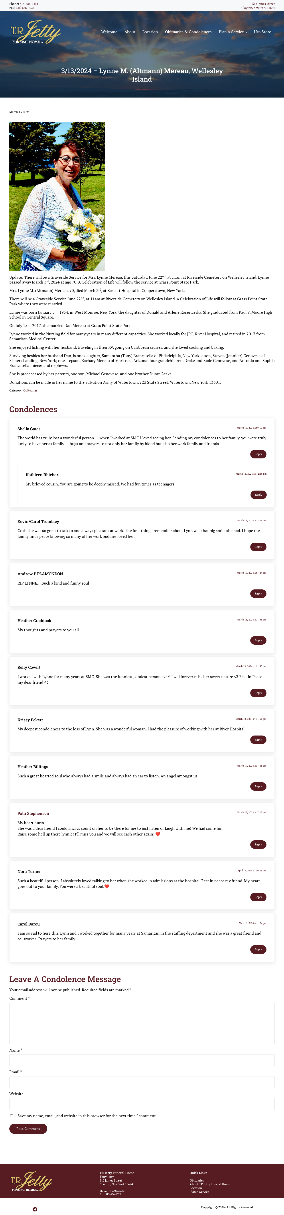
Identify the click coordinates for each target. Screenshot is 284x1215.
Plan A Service (199, 1192)
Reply (258, 454)
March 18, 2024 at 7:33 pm (251, 619)
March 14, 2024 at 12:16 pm (251, 473)
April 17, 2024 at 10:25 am (251, 870)
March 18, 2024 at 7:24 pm (251, 572)
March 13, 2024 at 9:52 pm (251, 427)
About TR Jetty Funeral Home (210, 1184)
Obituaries (30, 390)
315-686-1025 (25, 8)
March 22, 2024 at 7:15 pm (251, 812)
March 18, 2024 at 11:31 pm (251, 718)
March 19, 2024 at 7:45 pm (251, 765)
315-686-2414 (29, 4)
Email (15, 1072)
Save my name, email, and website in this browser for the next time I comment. (87, 1115)
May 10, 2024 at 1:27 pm (252, 923)
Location (196, 1188)
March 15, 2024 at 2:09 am (251, 520)
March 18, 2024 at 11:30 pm (251, 666)
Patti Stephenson (33, 813)
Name (15, 1050)
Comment (19, 998)
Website (16, 1094)
